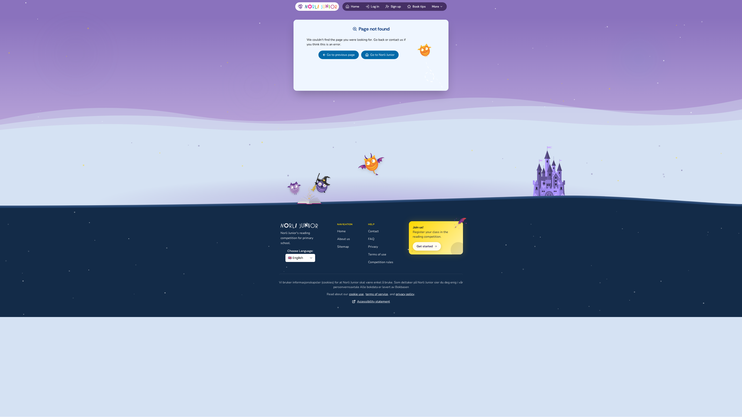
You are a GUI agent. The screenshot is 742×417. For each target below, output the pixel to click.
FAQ (371, 239)
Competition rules (380, 262)
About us (343, 239)
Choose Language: (300, 251)
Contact (373, 231)
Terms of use (377, 254)
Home (341, 231)
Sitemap (343, 247)
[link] (338, 55)
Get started (425, 246)
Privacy (373, 247)
